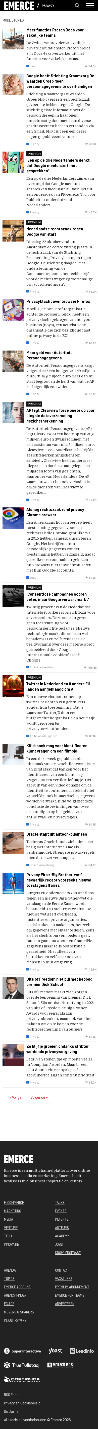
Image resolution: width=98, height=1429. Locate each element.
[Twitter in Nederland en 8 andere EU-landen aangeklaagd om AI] (49, 709)
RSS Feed (11, 1395)
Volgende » (39, 1098)
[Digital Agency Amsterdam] (22, 1351)
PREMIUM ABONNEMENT (72, 1287)
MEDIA (8, 1220)
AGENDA (10, 1271)
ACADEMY (62, 1236)
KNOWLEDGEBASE (68, 1253)
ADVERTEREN (64, 1304)
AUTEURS (62, 1228)
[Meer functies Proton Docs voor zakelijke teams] (49, 51)
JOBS (59, 1245)
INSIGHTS (62, 1220)
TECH (8, 1236)
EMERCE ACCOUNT (17, 1287)
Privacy (48, 5)
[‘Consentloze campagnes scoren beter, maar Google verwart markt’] (49, 630)
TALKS (60, 1203)
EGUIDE (9, 1304)
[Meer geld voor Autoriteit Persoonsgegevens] (49, 376)
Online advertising (42, 667)
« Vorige (16, 1098)
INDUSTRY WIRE (15, 1321)
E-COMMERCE (14, 1203)
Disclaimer (12, 1412)
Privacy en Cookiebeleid (22, 1403)
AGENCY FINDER (15, 1296)
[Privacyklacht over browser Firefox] (49, 324)
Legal (33, 577)
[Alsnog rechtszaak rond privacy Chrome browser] (49, 546)
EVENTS (61, 1211)
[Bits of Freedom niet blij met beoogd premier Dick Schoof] (49, 1010)
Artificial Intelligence (44, 736)
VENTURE (11, 1228)
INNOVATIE (11, 1245)
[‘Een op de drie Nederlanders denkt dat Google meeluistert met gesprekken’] (49, 186)
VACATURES (63, 1279)
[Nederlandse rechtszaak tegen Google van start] (49, 259)
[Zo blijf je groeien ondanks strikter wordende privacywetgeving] (49, 1067)
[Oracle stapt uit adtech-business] (49, 852)
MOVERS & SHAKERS (19, 1312)
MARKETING (12, 1211)
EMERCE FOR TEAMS (69, 1296)
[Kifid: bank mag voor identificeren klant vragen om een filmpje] (49, 788)
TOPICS (9, 1279)
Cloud (33, 66)
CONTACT (62, 1271)
